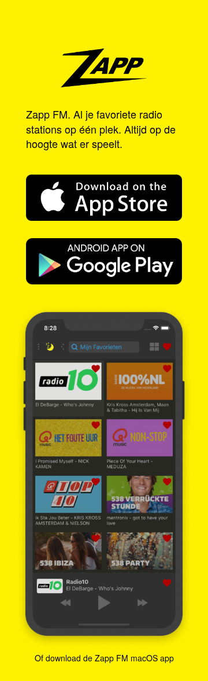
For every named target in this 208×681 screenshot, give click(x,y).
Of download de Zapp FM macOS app (104, 658)
